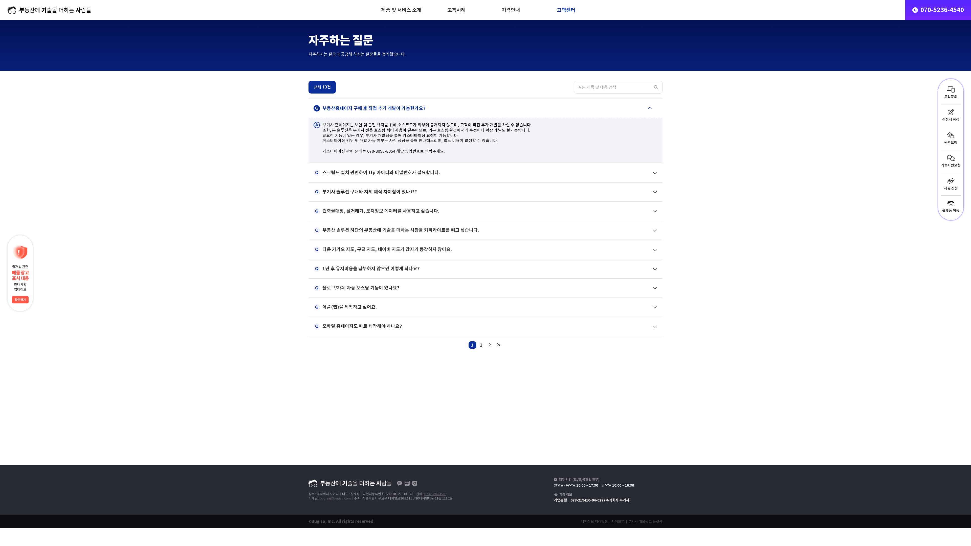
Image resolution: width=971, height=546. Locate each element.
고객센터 (566, 10)
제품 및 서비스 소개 (401, 10)
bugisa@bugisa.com (335, 498)
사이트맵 (618, 521)
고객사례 (456, 10)
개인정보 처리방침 (594, 521)
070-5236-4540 (435, 494)
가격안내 (511, 10)
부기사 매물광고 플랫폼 (645, 521)
